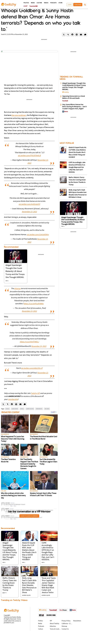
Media (33, 3)
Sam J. (7, 280)
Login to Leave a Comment (29, 516)
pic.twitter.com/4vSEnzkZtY (29, 204)
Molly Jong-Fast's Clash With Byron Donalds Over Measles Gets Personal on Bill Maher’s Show (29, 585)
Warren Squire (26, 595)
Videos (46, 3)
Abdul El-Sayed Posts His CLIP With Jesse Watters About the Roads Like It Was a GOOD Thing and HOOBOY (77, 152)
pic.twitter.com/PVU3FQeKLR (29, 156)
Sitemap (64, 626)
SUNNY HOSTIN (30, 409)
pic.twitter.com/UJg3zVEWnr (38, 235)
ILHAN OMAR (15, 409)
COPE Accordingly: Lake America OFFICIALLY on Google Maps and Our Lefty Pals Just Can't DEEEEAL (77, 167)
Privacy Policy (66, 621)
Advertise (53, 626)
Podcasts (53, 3)
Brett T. (4, 593)
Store (60, 3)
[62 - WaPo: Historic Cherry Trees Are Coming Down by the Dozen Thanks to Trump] (63, 179)
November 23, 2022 (29, 212)
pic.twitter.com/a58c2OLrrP (32, 368)
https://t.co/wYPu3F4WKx (34, 304)
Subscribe (77, 4)
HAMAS (7, 409)
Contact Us (65, 629)
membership (13, 399)
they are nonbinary (18, 115)
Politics (26, 3)
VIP (51, 621)
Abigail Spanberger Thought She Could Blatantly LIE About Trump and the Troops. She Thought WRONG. (15, 271)
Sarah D (3, 34)
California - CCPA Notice (67, 623)
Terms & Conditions (55, 629)
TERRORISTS (39, 409)
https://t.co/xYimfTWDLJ (29, 342)
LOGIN (70, 4)
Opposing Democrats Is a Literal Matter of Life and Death (73, 97)
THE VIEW (47, 409)
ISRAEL (22, 409)
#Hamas (17, 289)
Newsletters (77, 621)
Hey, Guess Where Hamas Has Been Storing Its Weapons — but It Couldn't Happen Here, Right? (74, 107)
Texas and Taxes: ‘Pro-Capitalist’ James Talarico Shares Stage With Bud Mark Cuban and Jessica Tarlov (49, 585)
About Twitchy (54, 623)
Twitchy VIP (35, 393)
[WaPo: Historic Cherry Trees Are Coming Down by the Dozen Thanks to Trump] (9, 571)
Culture (39, 3)
